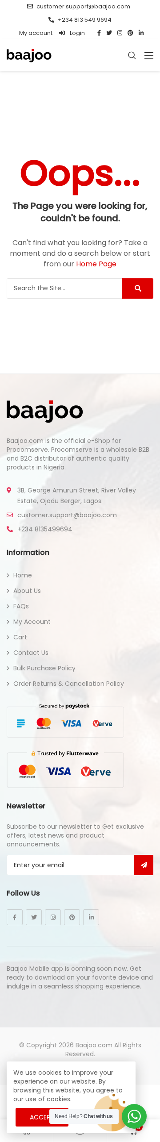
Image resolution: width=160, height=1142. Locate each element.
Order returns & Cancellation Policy (68, 683)
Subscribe (143, 865)
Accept (42, 1117)
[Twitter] (34, 917)
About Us (27, 590)
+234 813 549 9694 (85, 19)
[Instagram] (53, 917)
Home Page (96, 264)
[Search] (137, 288)
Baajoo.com (94, 1045)
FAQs (21, 606)
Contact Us (30, 652)
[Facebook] (15, 917)
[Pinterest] (72, 917)
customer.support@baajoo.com (83, 6)
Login (76, 33)
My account (35, 33)
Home (22, 575)
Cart (20, 637)
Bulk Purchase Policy (44, 668)
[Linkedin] (91, 917)
